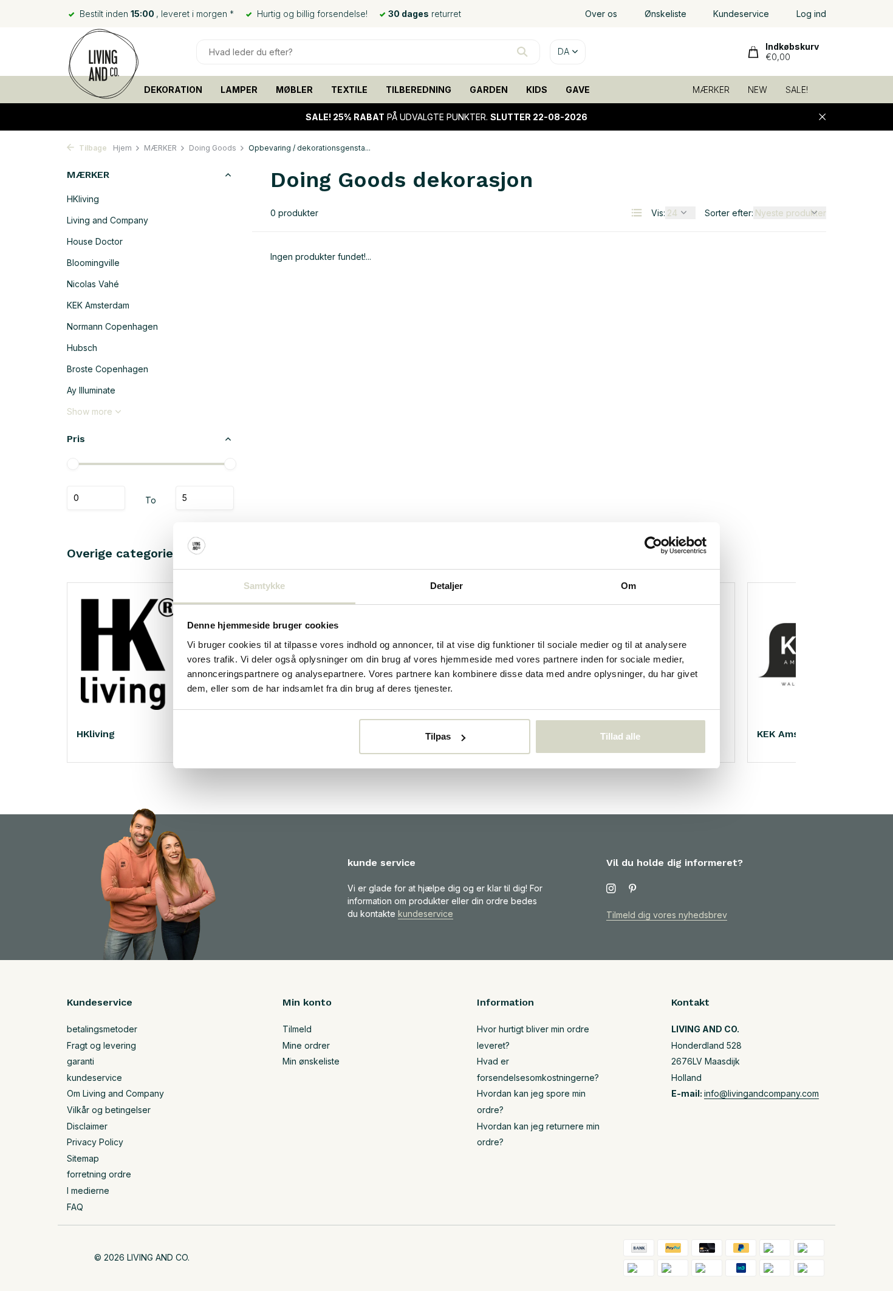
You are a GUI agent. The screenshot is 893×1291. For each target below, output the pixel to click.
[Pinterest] (633, 889)
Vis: (658, 213)
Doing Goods (212, 147)
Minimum (96, 498)
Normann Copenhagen (112, 326)
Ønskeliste (665, 14)
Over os (601, 14)
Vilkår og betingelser (109, 1110)
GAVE (578, 89)
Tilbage (92, 147)
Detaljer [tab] (447, 586)
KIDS (536, 89)
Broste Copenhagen (107, 369)
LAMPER (239, 89)
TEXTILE (349, 89)
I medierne (88, 1190)
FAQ (75, 1207)
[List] (636, 212)
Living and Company (107, 220)
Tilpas (438, 736)
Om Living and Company (115, 1093)
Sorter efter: (729, 213)
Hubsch (82, 347)
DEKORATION (173, 89)
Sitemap (83, 1158)
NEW (757, 89)
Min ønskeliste (311, 1061)
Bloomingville (93, 262)
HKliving (83, 199)
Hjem (122, 147)
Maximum (205, 498)
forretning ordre (99, 1174)
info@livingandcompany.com (761, 1093)
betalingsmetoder (102, 1029)
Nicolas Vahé (93, 284)
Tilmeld (297, 1029)
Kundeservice (741, 14)
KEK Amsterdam (98, 305)
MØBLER (294, 89)
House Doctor (95, 241)
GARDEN (489, 89)
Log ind (811, 14)
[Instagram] (611, 889)
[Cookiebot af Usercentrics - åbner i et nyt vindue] (653, 546)
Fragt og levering (101, 1045)
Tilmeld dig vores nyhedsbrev (666, 915)
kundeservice (425, 913)
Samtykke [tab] (265, 586)
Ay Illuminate (91, 390)
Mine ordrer (306, 1045)
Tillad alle (620, 736)
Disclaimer (87, 1126)
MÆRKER (711, 89)
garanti (80, 1061)
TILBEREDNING (418, 89)
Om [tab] (628, 586)
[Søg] (522, 52)
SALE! (796, 89)
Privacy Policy (95, 1142)
